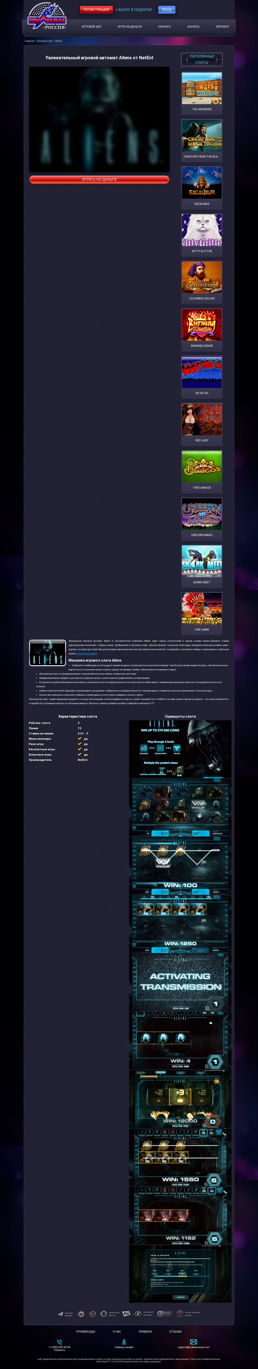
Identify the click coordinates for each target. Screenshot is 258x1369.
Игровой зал (91, 26)
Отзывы (175, 1331)
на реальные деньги (86, 653)
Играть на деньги (99, 179)
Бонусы (194, 26)
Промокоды (85, 1331)
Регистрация (96, 10)
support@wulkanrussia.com (194, 1347)
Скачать (164, 26)
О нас (117, 1331)
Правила (145, 1331)
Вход (167, 10)
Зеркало (222, 26)
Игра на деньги (130, 26)
